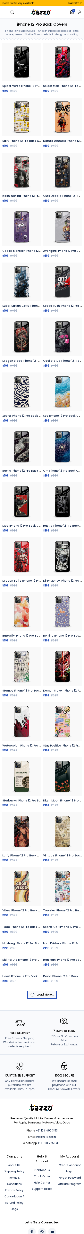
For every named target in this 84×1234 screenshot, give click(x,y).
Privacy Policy (14, 1190)
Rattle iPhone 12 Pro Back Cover (24, 471)
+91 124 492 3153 (47, 1130)
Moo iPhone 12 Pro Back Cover (23, 526)
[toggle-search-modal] (12, 12)
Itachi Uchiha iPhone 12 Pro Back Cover (29, 196)
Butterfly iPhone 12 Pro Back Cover (26, 636)
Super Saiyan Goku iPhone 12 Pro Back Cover (34, 306)
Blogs (14, 1209)
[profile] (80, 12)
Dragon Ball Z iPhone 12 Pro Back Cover (30, 581)
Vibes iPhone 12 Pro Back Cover (24, 910)
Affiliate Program (69, 1184)
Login (69, 1171)
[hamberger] (4, 12)
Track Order (75, 3)
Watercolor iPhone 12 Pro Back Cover (28, 745)
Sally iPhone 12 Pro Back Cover (24, 141)
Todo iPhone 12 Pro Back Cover (24, 927)
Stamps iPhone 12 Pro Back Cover (26, 691)
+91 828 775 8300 (49, 1143)
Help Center (42, 1183)
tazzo (42, 12)
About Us (14, 1165)
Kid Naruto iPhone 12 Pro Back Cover (28, 960)
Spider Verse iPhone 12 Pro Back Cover (29, 86)
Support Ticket (42, 1189)
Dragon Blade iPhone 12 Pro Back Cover (30, 361)
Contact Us (42, 1170)
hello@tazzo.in (46, 1137)
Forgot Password (70, 1178)
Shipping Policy (14, 1171)
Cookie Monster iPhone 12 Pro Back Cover (31, 251)
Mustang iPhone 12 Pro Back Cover (26, 943)
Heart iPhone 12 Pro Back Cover (24, 976)
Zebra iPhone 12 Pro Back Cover (24, 416)
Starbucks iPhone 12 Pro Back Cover (27, 800)
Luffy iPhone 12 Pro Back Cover (24, 855)
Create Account (70, 1165)
